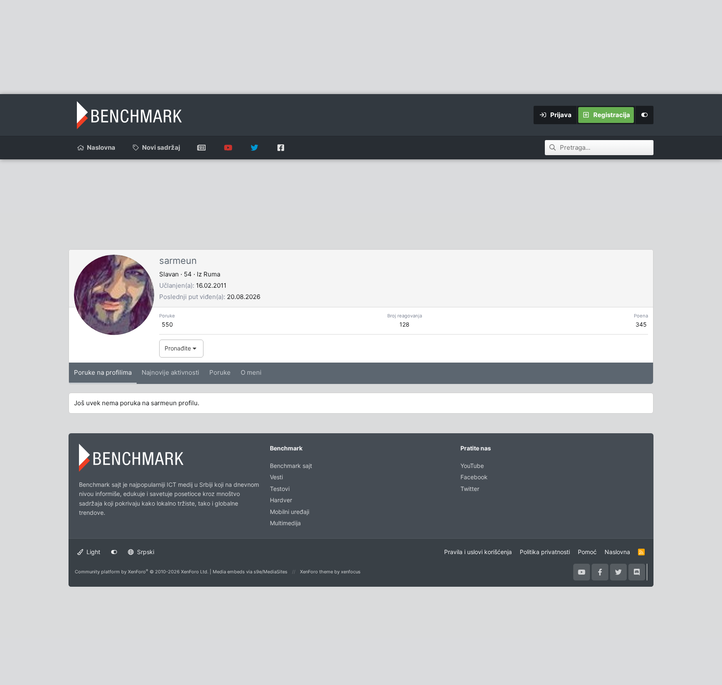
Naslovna (101, 147)
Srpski (144, 551)
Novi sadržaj (161, 147)
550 (167, 324)
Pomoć (587, 551)
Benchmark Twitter (254, 147)
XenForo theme (316, 572)
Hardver (281, 500)
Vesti (276, 477)
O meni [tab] (251, 372)
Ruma (211, 274)
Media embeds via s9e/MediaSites (250, 572)
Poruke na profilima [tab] (103, 372)
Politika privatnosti (545, 551)
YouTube (472, 465)
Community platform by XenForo (141, 572)
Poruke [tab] (220, 372)
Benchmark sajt (201, 147)
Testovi (280, 488)
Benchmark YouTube (228, 147)
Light (92, 551)
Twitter (469, 488)
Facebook (474, 477)
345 (641, 324)
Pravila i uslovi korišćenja (478, 551)
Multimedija (285, 523)
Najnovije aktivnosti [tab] (170, 372)
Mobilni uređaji (289, 511)
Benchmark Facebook (280, 147)
